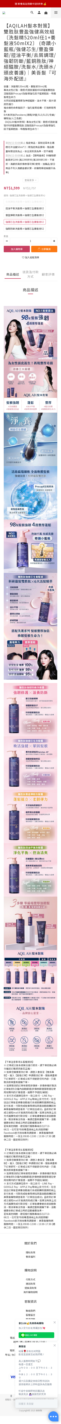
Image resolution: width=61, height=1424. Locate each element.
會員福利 (30, 1256)
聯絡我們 (30, 1310)
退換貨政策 (30, 1288)
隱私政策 (30, 1252)
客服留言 (30, 1315)
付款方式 (30, 1279)
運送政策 (30, 1283)
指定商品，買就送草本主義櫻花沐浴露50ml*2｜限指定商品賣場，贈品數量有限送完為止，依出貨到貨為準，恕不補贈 (30, 147)
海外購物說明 (30, 1292)
